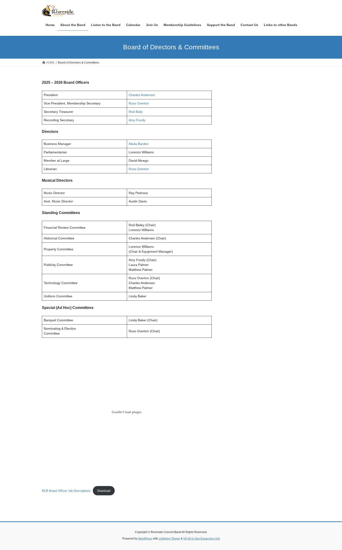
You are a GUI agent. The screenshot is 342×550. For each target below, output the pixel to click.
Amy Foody (137, 120)
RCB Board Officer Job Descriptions (66, 491)
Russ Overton (139, 103)
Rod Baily (136, 112)
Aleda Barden (139, 144)
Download (103, 491)
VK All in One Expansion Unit (201, 538)
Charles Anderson (142, 95)
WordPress (145, 538)
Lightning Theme (169, 538)
